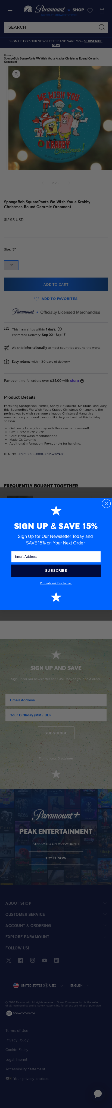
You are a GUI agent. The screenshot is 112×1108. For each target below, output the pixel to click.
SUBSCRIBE (56, 570)
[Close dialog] (106, 504)
